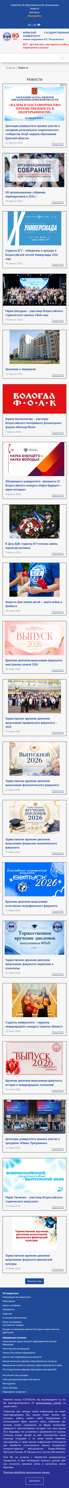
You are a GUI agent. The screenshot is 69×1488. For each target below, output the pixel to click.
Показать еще (34, 1281)
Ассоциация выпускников (14, 1317)
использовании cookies (48, 1403)
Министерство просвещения (16, 1348)
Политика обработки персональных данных (26, 1472)
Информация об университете (17, 1297)
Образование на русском (14, 1392)
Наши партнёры (10, 1387)
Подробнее (58, 143)
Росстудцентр (9, 1383)
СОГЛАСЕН (34, 1481)
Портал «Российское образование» (19, 1352)
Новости (34, 8)
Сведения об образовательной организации (35, 5)
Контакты (34, 12)
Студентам (7, 1313)
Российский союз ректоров (15, 1375)
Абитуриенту (9, 1309)
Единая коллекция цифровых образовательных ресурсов (30, 1361)
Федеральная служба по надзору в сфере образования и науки (32, 1365)
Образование (9, 1301)
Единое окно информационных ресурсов (22, 1357)
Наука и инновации (11, 1305)
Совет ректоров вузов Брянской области (21, 1379)
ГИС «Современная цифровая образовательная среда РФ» (30, 1369)
